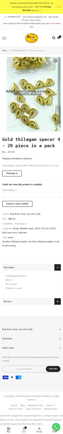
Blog (22, 405)
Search (14, 405)
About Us (50, 405)
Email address (9, 190)
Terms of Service (33, 409)
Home (4, 50)
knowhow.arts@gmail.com (35, 17)
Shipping (6, 158)
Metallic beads (26, 228)
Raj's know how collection (14, 232)
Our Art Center (16, 409)
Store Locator (35, 20)
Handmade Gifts (35, 405)
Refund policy (50, 409)
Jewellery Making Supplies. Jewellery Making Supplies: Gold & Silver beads (30, 243)
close (59, 7)
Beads (16, 228)
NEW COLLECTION (45, 228)
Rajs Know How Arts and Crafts (25, 214)
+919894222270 (14, 17)
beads (10, 237)
